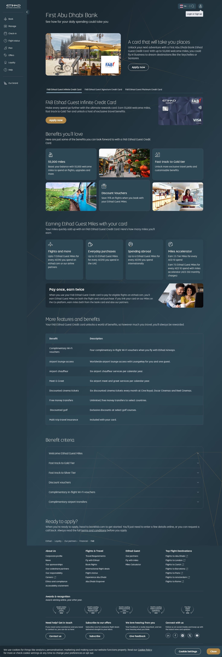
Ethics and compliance (56, 581)
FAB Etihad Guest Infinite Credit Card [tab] (64, 89)
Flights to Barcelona (175, 568)
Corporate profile (54, 556)
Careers (49, 577)
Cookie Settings (188, 651)
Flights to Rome (173, 581)
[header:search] (192, 5)
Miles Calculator (133, 564)
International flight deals (98, 568)
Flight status (92, 573)
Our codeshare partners (57, 568)
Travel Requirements (96, 556)
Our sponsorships (54, 564)
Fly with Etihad (92, 560)
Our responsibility (54, 573)
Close (213, 651)
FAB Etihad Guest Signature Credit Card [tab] (103, 89)
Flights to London (174, 560)
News (48, 560)
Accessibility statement (57, 585)
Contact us (55, 636)
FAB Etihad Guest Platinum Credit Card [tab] (143, 89)
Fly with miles (132, 560)
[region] (111, 651)
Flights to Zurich (173, 564)
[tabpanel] (124, 261)
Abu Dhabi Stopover (95, 581)
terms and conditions (93, 530)
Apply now (138, 67)
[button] (27, 12)
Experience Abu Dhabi (96, 577)
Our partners (132, 556)
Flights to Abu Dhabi (175, 556)
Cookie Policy (145, 649)
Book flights (91, 564)
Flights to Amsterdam (176, 577)
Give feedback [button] (137, 636)
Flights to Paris (173, 573)
